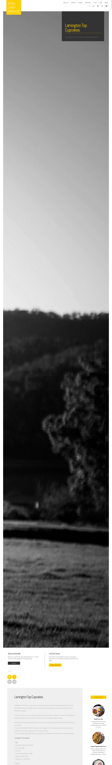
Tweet (14, 681)
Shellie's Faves (98, 697)
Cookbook (73, 3)
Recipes (80, 3)
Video (100, 3)
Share (9, 681)
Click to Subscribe (55, 665)
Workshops (88, 3)
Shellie (106, 3)
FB (9, 677)
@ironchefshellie (14, 653)
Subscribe (65, 3)
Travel (95, 3)
